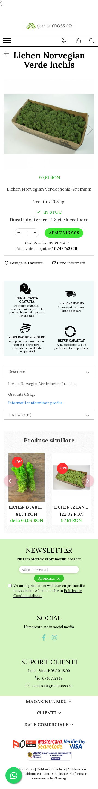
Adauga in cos (64, 233)
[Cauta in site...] (91, 40)
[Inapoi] (4, 53)
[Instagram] (54, 637)
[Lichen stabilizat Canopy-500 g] (26, 477)
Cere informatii (70, 263)
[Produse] (7, 42)
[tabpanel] (49, 124)
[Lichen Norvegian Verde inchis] (49, 124)
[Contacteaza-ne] (64, 40)
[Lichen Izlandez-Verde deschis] (71, 477)
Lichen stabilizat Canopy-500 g (26, 507)
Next (89, 129)
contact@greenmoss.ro (52, 686)
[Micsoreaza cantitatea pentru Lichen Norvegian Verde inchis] (19, 232)
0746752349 (52, 678)
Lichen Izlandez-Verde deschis (71, 507)
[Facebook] (43, 637)
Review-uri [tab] (20, 414)
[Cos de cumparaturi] (78, 40)
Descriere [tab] (16, 371)
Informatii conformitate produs (35, 403)
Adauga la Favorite (25, 263)
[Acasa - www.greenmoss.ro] (49, 26)
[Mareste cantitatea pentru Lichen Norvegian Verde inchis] (35, 232)
